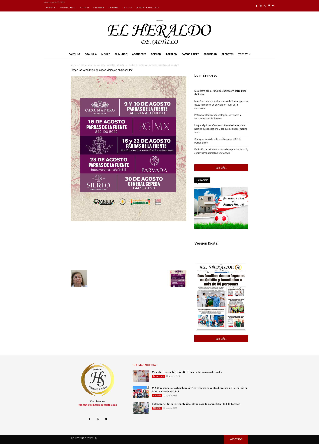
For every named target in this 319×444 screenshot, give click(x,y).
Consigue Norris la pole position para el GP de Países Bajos (217, 141)
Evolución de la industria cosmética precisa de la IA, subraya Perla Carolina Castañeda (221, 151)
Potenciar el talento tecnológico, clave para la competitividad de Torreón (218, 117)
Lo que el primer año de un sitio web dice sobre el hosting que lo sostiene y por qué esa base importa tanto (220, 129)
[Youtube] (273, 6)
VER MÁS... (221, 167)
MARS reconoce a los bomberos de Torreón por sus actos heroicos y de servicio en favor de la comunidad (221, 105)
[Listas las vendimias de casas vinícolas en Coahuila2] (128, 220)
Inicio (73, 65)
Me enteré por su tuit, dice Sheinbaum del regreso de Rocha (220, 93)
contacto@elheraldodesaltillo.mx (97, 404)
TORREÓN (157, 395)
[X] (265, 6)
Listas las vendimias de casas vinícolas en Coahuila (103, 65)
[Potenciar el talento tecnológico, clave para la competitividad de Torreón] (141, 408)
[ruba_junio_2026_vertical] (221, 228)
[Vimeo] (269, 6)
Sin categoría (158, 376)
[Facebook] (257, 6)
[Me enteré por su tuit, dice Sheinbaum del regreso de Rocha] (141, 376)
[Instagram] (261, 6)
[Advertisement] (128, 245)
